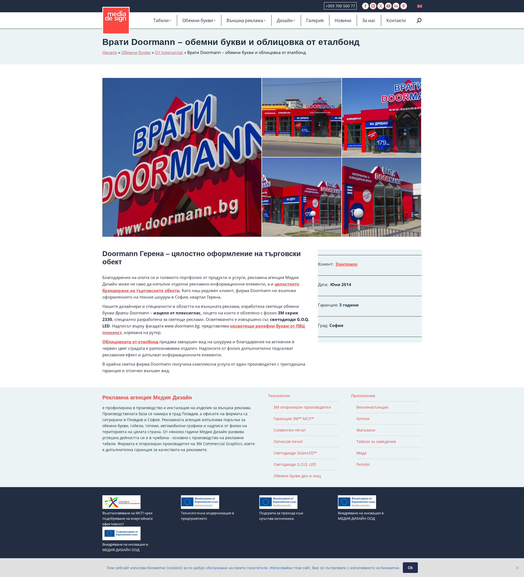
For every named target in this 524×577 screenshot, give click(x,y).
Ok (410, 567)
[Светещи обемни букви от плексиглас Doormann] (182, 157)
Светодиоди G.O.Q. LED (294, 464)
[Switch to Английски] (420, 6)
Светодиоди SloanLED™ (295, 452)
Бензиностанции (372, 407)
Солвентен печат (289, 430)
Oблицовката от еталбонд (130, 341)
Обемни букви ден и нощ (297, 475)
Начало (109, 52)
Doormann (347, 264)
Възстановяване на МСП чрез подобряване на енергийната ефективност (127, 518)
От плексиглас (169, 52)
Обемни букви (136, 52)
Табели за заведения (376, 441)
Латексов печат (288, 441)
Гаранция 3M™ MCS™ (293, 418)
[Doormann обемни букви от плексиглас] (302, 118)
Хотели (363, 418)
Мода (361, 452)
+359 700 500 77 (340, 5)
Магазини (365, 430)
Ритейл (363, 464)
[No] (517, 567)
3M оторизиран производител (302, 407)
